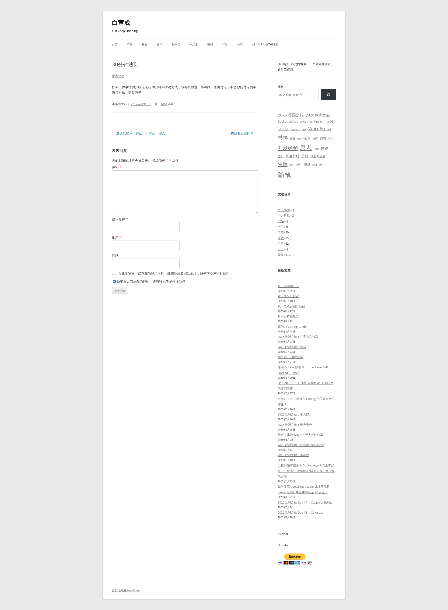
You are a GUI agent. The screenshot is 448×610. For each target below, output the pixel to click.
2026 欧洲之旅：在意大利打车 (298, 337)
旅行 (281, 156)
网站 (115, 255)
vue (304, 129)
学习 (281, 227)
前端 (323, 138)
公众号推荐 (303, 138)
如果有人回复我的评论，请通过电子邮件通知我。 (153, 281)
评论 (116, 167)
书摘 (283, 137)
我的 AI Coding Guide (292, 326)
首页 (115, 44)
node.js (295, 129)
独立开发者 (318, 156)
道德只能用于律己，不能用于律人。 (140, 133)
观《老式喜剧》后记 (291, 306)
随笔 (164, 104)
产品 (281, 221)
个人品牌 (284, 210)
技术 (159, 44)
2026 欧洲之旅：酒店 (292, 347)
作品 (292, 138)
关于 (240, 44)
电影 (291, 164)
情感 (281, 232)
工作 (330, 138)
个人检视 (284, 215)
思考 (306, 148)
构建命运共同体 (244, 133)
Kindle (318, 121)
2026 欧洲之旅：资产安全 (295, 425)
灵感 (304, 156)
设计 (314, 164)
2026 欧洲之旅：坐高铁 (293, 455)
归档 (210, 44)
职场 (307, 164)
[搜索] (328, 94)
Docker (282, 121)
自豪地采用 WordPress (126, 590)
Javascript (306, 121)
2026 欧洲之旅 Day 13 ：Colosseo (300, 512)
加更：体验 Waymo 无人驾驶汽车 (300, 435)
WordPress (319, 128)
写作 (130, 44)
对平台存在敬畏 (288, 316)
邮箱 (116, 237)
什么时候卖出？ (288, 286)
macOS (328, 121)
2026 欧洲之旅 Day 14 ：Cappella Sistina (305, 502)
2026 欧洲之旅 (318, 115)
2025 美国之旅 (291, 115)
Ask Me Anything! (265, 44)
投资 (144, 44)
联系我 (176, 44)
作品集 (193, 44)
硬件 (299, 165)
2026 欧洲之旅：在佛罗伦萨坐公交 (301, 445)
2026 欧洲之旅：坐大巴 (293, 414)
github (293, 121)
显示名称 (120, 219)
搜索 (281, 86)
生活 (282, 163)
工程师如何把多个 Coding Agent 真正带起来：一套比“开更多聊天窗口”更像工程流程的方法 (306, 471)
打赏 (225, 44)
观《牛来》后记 (288, 296)
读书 (321, 164)
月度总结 (293, 156)
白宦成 (121, 22)
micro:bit (283, 129)
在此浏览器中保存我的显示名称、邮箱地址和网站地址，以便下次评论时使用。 (175, 273)
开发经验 (288, 148)
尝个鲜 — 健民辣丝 (290, 357)
